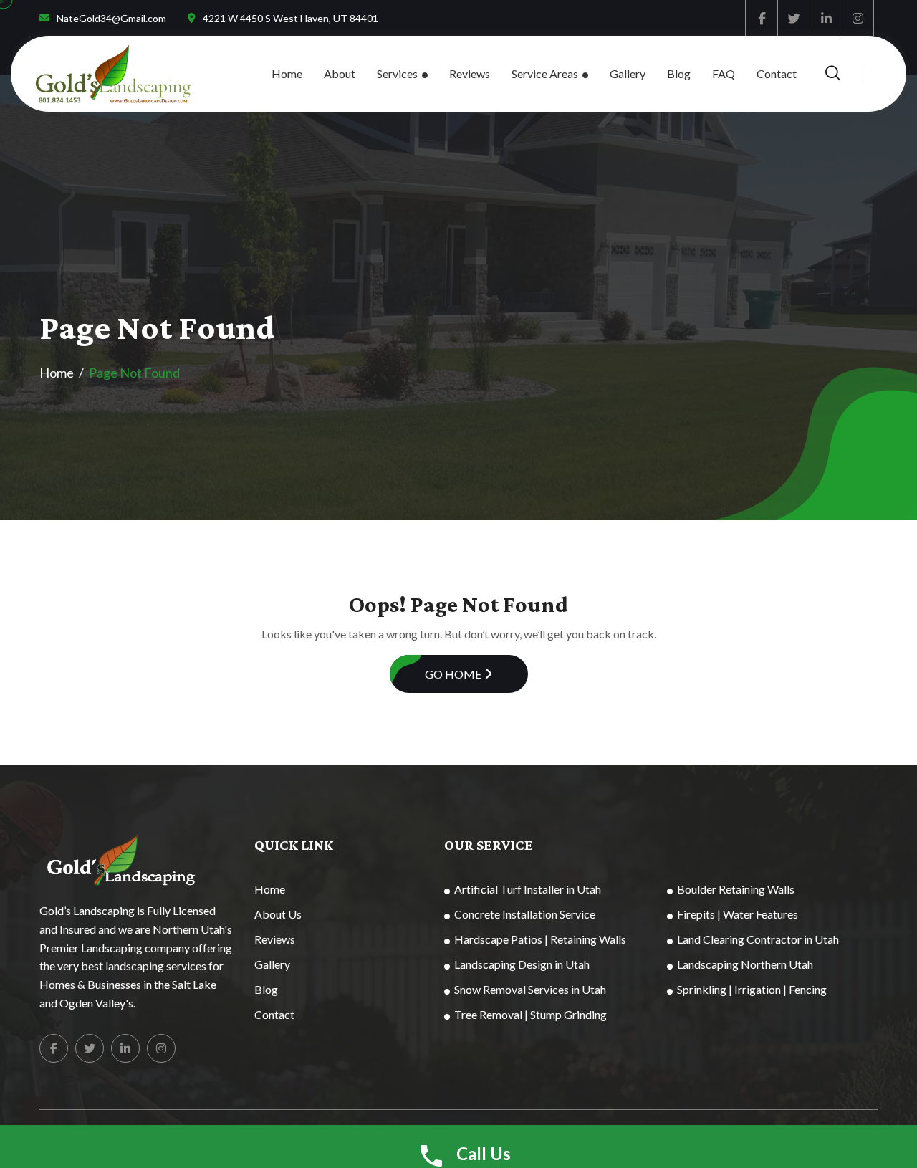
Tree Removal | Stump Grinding (530, 1014)
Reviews (469, 73)
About (339, 73)
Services (397, 73)
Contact (777, 73)
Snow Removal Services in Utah (530, 989)
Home (287, 73)
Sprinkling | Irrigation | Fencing (752, 989)
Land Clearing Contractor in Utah (758, 939)
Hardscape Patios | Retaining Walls (540, 939)
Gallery (627, 73)
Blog (679, 73)
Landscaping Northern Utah (745, 964)
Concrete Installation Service (524, 914)
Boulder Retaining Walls (735, 889)
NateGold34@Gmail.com (111, 18)
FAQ (723, 73)
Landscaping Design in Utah (522, 964)
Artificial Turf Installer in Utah (527, 889)
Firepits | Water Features (737, 914)
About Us (278, 914)
